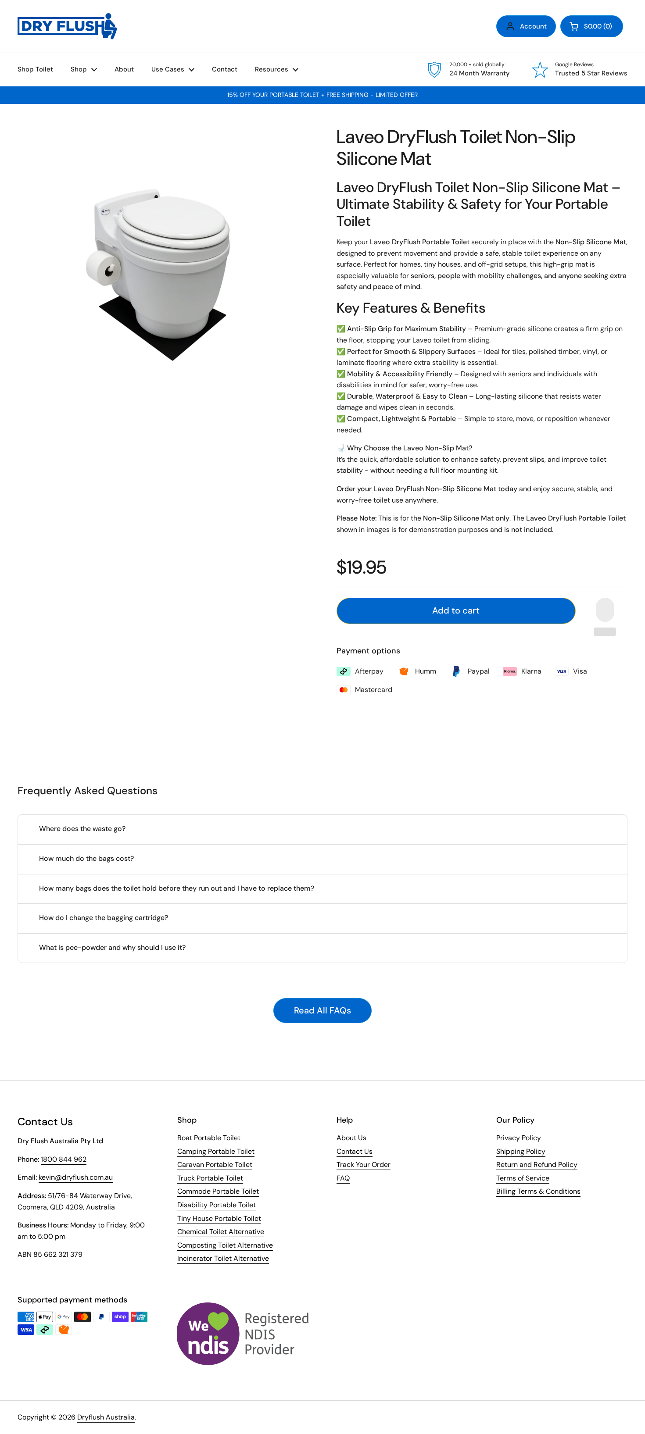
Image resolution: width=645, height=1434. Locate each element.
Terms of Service (522, 1178)
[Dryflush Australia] (67, 26)
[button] (591, 26)
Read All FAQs (322, 1010)
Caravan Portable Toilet (214, 1164)
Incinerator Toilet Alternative (223, 1258)
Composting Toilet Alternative (225, 1245)
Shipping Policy (520, 1151)
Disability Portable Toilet (216, 1204)
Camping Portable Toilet (215, 1151)
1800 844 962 (63, 1159)
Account (533, 26)
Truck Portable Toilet (210, 1178)
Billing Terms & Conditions (538, 1191)
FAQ (343, 1178)
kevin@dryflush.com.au (76, 1177)
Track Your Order (364, 1164)
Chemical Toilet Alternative (220, 1231)
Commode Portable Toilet (218, 1191)
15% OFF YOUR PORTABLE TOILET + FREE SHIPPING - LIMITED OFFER (322, 95)
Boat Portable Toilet (208, 1137)
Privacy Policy (518, 1137)
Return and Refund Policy (536, 1164)
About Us (351, 1137)
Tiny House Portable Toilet (219, 1218)
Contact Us (355, 1151)
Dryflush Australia (106, 1417)
